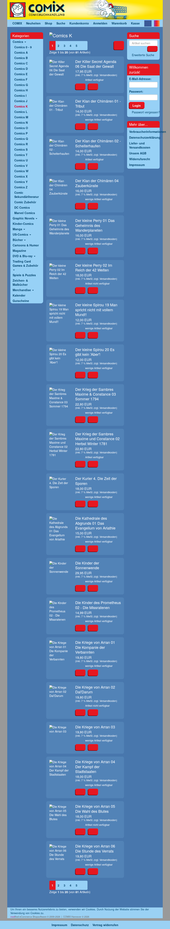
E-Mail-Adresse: (140, 79)
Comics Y (21, 182)
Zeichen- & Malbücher (20, 282)
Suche (60, 23)
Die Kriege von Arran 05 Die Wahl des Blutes (95, 808)
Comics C (21, 63)
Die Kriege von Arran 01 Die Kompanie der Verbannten (95, 647)
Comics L (21, 112)
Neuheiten (33, 23)
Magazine (19, 250)
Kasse (135, 23)
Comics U (21, 160)
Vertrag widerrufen (105, 925)
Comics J (20, 101)
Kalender (19, 295)
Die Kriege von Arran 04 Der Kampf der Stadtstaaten (95, 766)
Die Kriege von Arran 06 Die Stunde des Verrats (95, 848)
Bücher (18, 240)
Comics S (21, 149)
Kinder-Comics (23, 224)
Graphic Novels (24, 218)
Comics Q (21, 139)
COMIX (17, 23)
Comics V (21, 166)
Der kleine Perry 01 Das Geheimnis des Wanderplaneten (95, 225)
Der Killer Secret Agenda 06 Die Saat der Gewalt (95, 64)
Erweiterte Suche (143, 55)
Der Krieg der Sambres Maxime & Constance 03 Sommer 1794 (95, 394)
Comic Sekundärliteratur (26, 194)
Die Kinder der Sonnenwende (87, 565)
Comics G (21, 85)
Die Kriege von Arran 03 (95, 726)
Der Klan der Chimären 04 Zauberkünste (97, 183)
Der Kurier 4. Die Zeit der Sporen (96, 481)
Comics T (21, 155)
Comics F (21, 79)
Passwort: (136, 91)
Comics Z (21, 187)
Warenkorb (119, 23)
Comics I (20, 95)
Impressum (59, 925)
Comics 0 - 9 (23, 47)
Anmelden (100, 23)
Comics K (21, 106)
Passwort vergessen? (146, 112)
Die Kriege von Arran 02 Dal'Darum (95, 689)
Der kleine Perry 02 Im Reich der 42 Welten (93, 267)
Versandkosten (108, 75)
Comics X (21, 176)
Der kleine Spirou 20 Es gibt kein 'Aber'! (94, 352)
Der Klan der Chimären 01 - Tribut (98, 103)
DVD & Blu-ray (23, 256)
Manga (18, 229)
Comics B (21, 58)
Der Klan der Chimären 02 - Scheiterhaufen (98, 143)
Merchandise (22, 290)
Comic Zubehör (25, 202)
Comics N (21, 122)
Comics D (21, 69)
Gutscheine (21, 301)
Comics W (21, 171)
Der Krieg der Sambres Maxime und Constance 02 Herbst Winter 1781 (97, 438)
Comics (18, 42)
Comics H (21, 90)
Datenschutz (80, 925)
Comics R (21, 144)
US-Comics (21, 234)
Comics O (21, 128)
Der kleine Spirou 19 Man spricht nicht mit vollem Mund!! (96, 309)
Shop (48, 23)
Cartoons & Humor (26, 245)
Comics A (21, 52)
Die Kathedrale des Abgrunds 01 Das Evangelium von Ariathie (95, 523)
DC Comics (22, 207)
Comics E (21, 74)
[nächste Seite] (83, 45)
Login (136, 105)
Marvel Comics (24, 213)
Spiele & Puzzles (24, 275)
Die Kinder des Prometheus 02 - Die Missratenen (98, 605)
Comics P (21, 133)
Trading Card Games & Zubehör (25, 263)
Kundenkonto (79, 23)
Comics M (21, 117)
